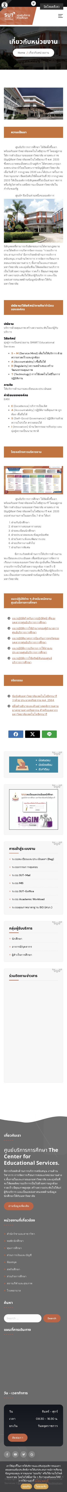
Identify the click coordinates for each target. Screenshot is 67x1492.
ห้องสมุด (12, 1262)
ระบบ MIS (17, 883)
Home (21, 52)
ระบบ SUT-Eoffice (23, 891)
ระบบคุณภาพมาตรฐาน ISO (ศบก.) (32, 907)
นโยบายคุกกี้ (41, 1480)
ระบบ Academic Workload (28, 899)
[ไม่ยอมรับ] (62, 1477)
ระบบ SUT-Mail (21, 875)
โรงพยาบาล (14, 1290)
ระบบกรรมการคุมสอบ (25, 867)
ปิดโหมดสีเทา (52, 6)
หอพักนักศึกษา (15, 1241)
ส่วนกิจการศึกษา (17, 1276)
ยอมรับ (26, 1486)
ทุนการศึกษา (14, 1248)
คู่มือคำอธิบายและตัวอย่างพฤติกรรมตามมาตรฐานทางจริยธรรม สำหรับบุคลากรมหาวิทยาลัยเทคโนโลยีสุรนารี (35, 710)
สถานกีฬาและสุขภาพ (19, 1283)
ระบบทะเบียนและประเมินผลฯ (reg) (33, 859)
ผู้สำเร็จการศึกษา (22, 954)
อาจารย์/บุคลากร (22, 946)
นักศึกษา (17, 938)
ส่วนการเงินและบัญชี (19, 1255)
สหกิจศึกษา (13, 1269)
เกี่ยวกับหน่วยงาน (39, 52)
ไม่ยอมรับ (41, 1486)
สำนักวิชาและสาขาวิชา (21, 1234)
